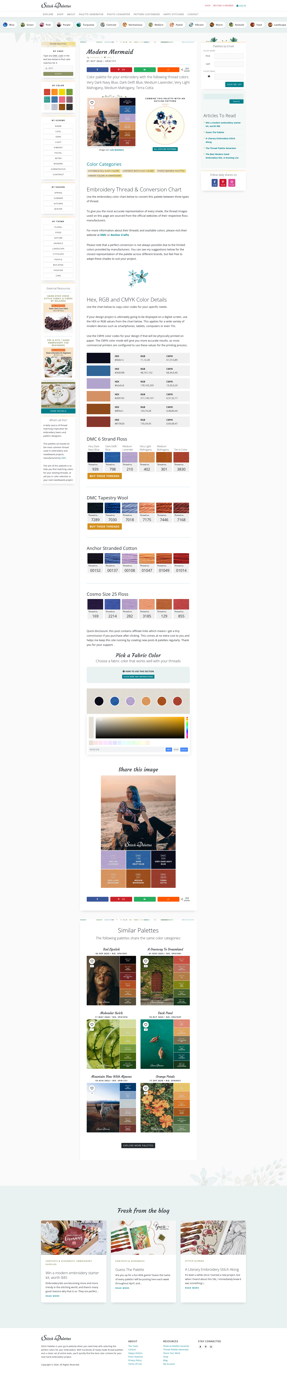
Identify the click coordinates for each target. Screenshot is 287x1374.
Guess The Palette (215, 132)
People (55, 260)
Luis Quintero (117, 150)
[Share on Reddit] (168, 69)
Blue (11, 24)
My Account (169, 1363)
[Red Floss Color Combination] (47, 92)
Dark (59, 137)
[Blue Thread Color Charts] (54, 99)
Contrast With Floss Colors (138, 171)
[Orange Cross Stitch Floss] (54, 92)
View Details (58, 410)
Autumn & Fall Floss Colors (103, 171)
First (208, 56)
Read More (53, 1296)
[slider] (187, 727)
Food (259, 24)
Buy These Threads (104, 476)
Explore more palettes (138, 1145)
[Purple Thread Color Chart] (69, 99)
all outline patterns (165, 149)
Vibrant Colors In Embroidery (104, 175)
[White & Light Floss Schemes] (47, 107)
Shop (207, 5)
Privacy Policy (135, 1360)
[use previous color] (91, 722)
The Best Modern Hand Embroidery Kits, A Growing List (222, 156)
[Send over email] (145, 69)
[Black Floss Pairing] (69, 107)
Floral (57, 228)
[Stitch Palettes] (91, 5)
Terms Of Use (135, 1363)
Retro (57, 159)
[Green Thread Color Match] (69, 92)
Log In (242, 5)
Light (57, 143)
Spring (57, 193)
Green (30, 24)
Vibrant (199, 24)
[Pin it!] (138, 834)
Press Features (135, 1356)
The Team (133, 1346)
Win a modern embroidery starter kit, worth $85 (223, 124)
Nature (57, 238)
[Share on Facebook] (98, 69)
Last (208, 63)
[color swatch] (91, 743)
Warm (219, 24)
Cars (55, 276)
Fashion (59, 271)
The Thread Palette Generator (221, 148)
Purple (66, 24)
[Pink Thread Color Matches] (62, 99)
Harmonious (135, 24)
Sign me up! (234, 84)
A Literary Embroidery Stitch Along (220, 140)
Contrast (111, 24)
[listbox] (140, 727)
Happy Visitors (135, 1353)
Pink (48, 24)
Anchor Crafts (120, 235)
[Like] (92, 103)
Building (57, 265)
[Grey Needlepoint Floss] (54, 107)
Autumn (57, 204)
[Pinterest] (205, 1346)
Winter (56, 209)
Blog (165, 1360)
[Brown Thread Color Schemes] (62, 107)
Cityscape (57, 255)
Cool (59, 132)
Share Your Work (171, 1353)
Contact (132, 1349)
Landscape (56, 249)
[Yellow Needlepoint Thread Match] (62, 92)
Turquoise (88, 24)
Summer (58, 199)
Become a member (223, 5)
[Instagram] (211, 1346)
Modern (159, 24)
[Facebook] (200, 1346)
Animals (239, 24)
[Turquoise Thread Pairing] (47, 99)
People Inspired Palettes (170, 171)
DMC (63, 458)
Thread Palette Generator (176, 1349)
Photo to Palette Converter (176, 1346)
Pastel (179, 24)
